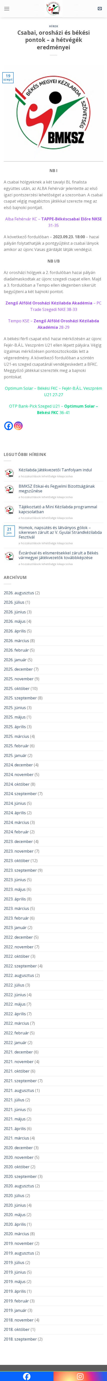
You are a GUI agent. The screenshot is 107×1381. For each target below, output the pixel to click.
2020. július (14, 1195)
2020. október (17, 1167)
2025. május (15, 717)
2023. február (16, 918)
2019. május (15, 1281)
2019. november (19, 1243)
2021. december (18, 1052)
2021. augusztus (19, 1090)
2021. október (17, 1071)
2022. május (15, 1004)
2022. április (15, 1014)
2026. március (16, 640)
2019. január (15, 1310)
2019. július (14, 1262)
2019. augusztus (19, 1253)
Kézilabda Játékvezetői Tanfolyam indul (55, 470)
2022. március (16, 1023)
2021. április (15, 1128)
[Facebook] (8, 425)
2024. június (15, 803)
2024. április (15, 812)
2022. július (14, 985)
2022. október (17, 956)
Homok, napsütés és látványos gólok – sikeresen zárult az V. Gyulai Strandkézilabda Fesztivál (60, 532)
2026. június (15, 612)
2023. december (18, 841)
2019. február (16, 1301)
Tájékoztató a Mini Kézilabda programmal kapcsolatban (58, 509)
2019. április (15, 1291)
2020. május (15, 1214)
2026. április (15, 631)
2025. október (17, 688)
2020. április (15, 1224)
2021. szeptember (20, 1080)
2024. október (17, 784)
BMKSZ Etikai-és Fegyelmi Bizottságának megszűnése (57, 488)
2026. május (15, 621)
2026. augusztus (19, 593)
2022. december (18, 937)
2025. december (18, 669)
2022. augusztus (19, 975)
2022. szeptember (20, 966)
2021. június (15, 1109)
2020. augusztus (19, 1186)
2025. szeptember (20, 698)
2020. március (16, 1233)
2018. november (19, 1320)
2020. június (15, 1205)
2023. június (15, 879)
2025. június (15, 707)
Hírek (53, 26)
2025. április (15, 726)
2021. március (16, 1138)
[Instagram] (18, 425)
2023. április (15, 899)
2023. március (16, 908)
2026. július (14, 602)
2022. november (19, 947)
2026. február (16, 650)
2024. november (19, 774)
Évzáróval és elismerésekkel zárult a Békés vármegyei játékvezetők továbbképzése (58, 555)
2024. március (16, 822)
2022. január (15, 1042)
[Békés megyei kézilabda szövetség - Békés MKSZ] (53, 8)
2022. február (16, 1033)
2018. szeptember (20, 1339)
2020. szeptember (20, 1176)
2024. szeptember (20, 793)
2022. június (15, 994)
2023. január (15, 927)
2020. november (19, 1157)
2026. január (15, 659)
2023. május (15, 889)
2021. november (19, 1061)
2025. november (19, 679)
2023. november (19, 851)
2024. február (16, 832)
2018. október (17, 1329)
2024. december (18, 765)
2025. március (16, 736)
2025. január (15, 755)
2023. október (17, 860)
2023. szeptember (20, 870)
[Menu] (7, 8)
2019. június (15, 1272)
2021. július (14, 1100)
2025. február (16, 746)
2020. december (18, 1147)
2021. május (15, 1119)
